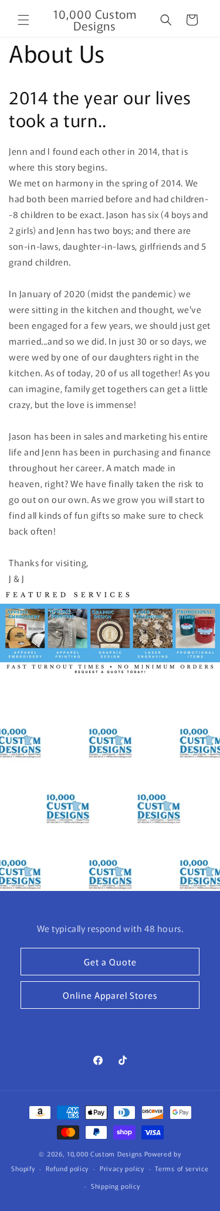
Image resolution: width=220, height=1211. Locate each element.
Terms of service (181, 1168)
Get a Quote (110, 961)
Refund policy (67, 1168)
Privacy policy (122, 1168)
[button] (23, 20)
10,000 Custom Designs (105, 1153)
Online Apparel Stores (110, 995)
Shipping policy (115, 1185)
